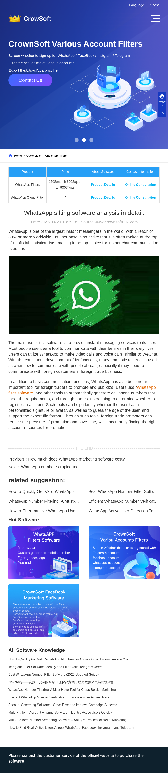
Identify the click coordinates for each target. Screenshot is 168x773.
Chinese (153, 5)
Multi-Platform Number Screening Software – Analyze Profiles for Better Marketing (67, 720)
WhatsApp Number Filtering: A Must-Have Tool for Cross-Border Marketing (43, 501)
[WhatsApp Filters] (43, 552)
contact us (162, 104)
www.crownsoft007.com (116, 222)
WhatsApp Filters (55, 155)
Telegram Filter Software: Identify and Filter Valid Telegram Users (55, 667)
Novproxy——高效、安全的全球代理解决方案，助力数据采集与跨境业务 (61, 682)
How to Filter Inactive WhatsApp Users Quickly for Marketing (43, 510)
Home (18, 155)
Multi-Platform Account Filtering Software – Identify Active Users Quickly (60, 712)
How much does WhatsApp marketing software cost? (76, 459)
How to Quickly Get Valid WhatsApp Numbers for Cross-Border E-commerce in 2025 (43, 491)
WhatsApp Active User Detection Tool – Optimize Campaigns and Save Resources (124, 510)
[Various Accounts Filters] (124, 552)
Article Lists (33, 155)
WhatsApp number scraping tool (50, 467)
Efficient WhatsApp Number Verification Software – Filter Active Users (124, 501)
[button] (77, 140)
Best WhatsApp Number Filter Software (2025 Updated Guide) (124, 491)
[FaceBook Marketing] (43, 610)
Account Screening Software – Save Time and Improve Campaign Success (62, 705)
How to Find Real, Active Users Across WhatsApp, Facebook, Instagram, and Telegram (71, 727)
